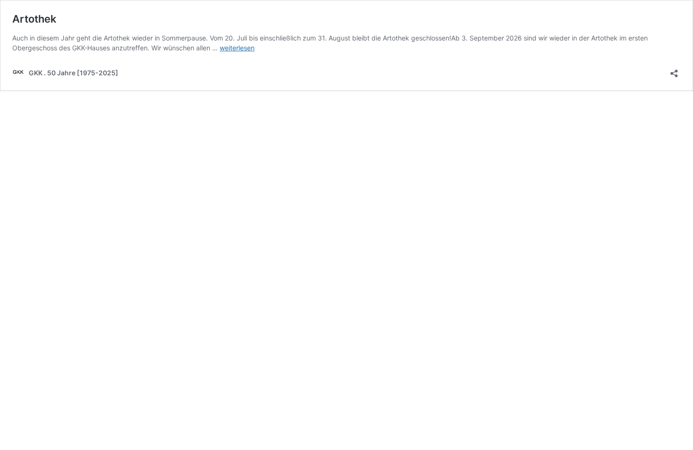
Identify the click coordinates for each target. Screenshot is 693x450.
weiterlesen (237, 48)
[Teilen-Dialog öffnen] (674, 70)
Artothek (34, 19)
